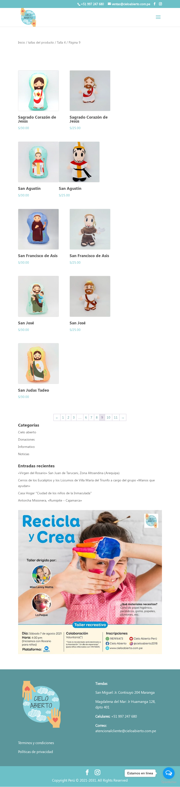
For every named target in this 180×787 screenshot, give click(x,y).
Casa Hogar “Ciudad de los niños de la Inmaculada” (55, 493)
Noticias (23, 454)
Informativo (26, 446)
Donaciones (26, 439)
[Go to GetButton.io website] (168, 782)
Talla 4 (61, 42)
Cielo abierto (27, 432)
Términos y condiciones (36, 742)
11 (116, 417)
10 (108, 417)
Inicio (21, 42)
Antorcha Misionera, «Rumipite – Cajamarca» (50, 500)
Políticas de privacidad (35, 751)
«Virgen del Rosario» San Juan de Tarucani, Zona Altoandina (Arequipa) (69, 473)
